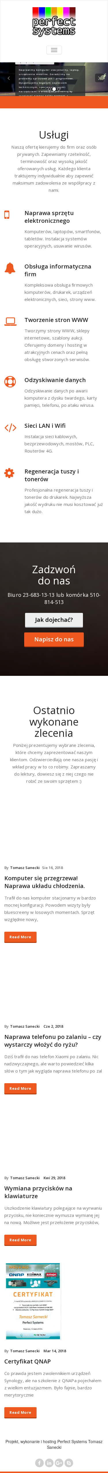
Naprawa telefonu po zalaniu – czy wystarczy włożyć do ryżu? (52, 1040)
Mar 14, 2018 (54, 1350)
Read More (20, 936)
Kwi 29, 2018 (54, 1177)
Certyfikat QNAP (27, 1361)
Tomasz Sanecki (25, 867)
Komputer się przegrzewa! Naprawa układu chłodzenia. (44, 882)
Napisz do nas (54, 639)
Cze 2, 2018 (53, 1026)
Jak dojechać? (54, 620)
